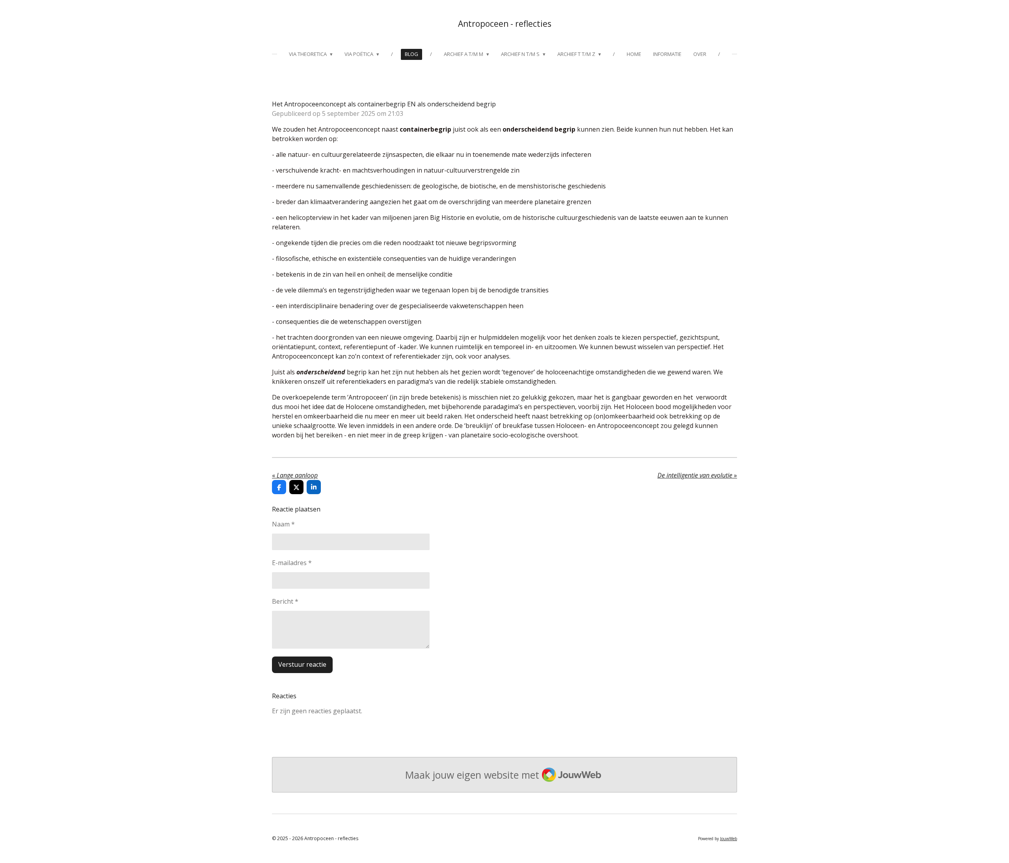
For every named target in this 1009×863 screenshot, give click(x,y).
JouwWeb (728, 838)
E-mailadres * (292, 562)
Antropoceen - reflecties (504, 23)
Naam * (283, 524)
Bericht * (285, 601)
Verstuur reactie (302, 664)
